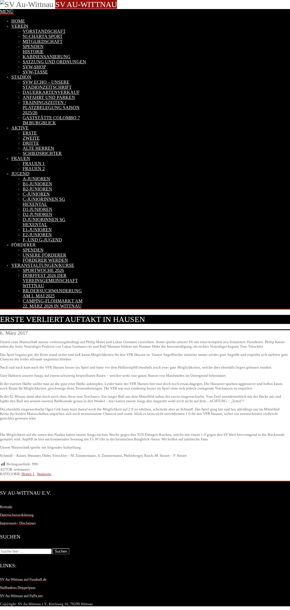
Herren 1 (28, 474)
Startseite (44, 474)
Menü (7, 11)
